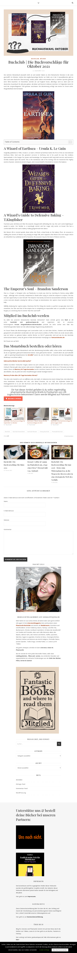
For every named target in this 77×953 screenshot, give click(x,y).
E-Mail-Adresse (9, 511)
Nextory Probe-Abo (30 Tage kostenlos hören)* (21, 375)
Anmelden (19, 780)
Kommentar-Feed (22, 788)
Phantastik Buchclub (57, 431)
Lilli (8, 436)
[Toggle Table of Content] (69, 142)
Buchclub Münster (32, 431)
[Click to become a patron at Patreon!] (38, 398)
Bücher (43, 59)
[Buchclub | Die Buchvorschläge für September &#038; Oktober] (14, 414)
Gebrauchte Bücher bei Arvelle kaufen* (17, 361)
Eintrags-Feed (20, 784)
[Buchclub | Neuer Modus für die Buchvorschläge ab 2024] (38, 414)
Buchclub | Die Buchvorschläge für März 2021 (14, 465)
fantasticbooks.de (58, 337)
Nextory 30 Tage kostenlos (24, 369)
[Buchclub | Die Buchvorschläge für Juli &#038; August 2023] (62, 414)
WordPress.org (21, 793)
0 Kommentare (68, 436)
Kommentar (7, 529)
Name (6, 501)
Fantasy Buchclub (44, 431)
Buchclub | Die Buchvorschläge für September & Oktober (14, 422)
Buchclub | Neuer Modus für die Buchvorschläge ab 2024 (37, 422)
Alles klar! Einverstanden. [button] (60, 950)
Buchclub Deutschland (19, 431)
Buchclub (35, 59)
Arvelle (30, 355)
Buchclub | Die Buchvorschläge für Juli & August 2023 (61, 422)
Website (6, 520)
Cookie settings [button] (44, 950)
